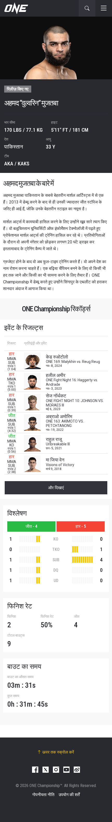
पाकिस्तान (13, 147)
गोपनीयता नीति (43, 794)
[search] (87, 8)
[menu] (103, 8)
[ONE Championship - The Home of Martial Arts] (15, 8)
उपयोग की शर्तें (69, 794)
